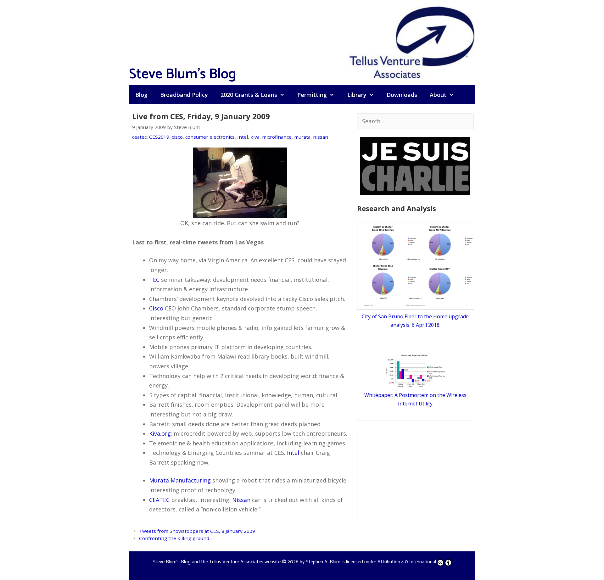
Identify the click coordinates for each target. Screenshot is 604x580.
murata (302, 137)
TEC (154, 279)
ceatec (139, 137)
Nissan (241, 500)
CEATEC (159, 500)
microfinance (277, 137)
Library (356, 94)
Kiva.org (160, 433)
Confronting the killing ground (174, 538)
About (438, 94)
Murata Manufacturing (180, 480)
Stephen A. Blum (323, 562)
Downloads (402, 94)
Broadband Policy (184, 94)
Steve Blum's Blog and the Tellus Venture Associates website (217, 562)
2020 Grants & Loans (249, 94)
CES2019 (159, 137)
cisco (177, 137)
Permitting (312, 94)
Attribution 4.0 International (407, 562)
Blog (141, 94)
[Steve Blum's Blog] (412, 42)
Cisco (156, 308)
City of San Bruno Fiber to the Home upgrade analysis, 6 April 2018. (415, 320)
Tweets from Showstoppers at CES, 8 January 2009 (197, 531)
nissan (320, 137)
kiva (255, 137)
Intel (242, 137)
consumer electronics (210, 137)
